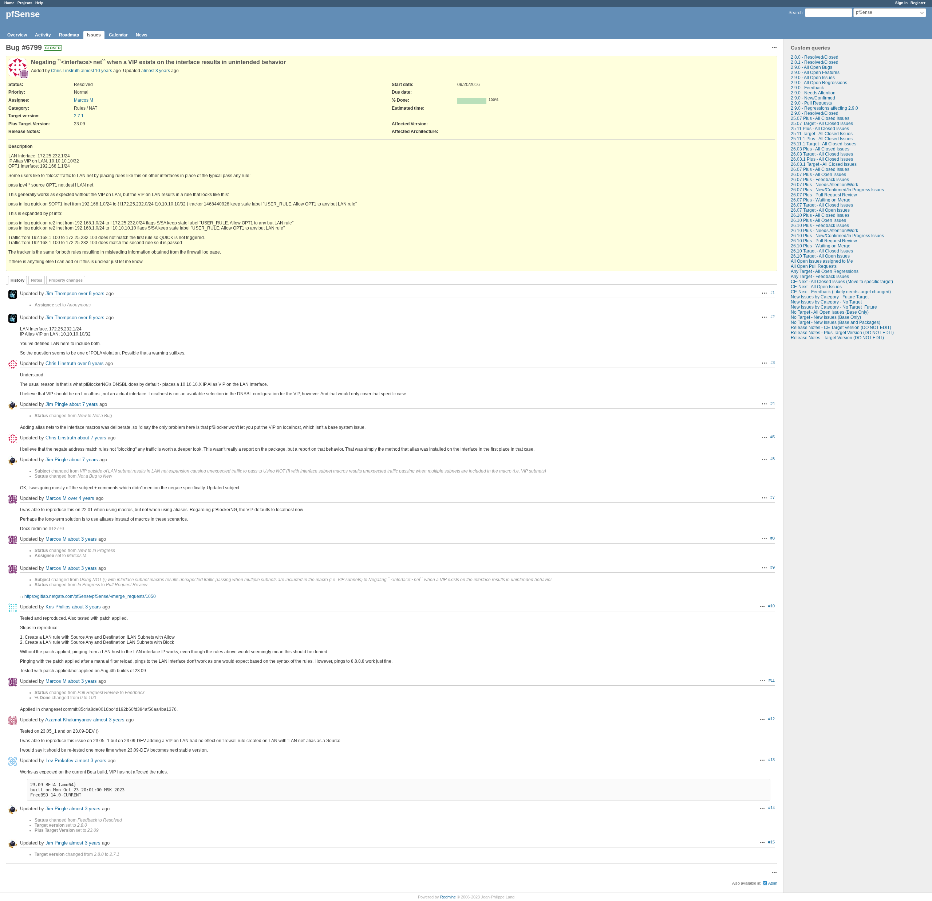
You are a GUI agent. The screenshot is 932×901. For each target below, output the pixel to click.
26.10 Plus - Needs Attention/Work (824, 230)
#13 (771, 759)
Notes (36, 280)
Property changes (66, 280)
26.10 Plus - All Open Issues (818, 220)
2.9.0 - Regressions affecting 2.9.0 (824, 108)
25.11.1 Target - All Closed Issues (823, 143)
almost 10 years (96, 70)
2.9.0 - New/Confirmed (813, 98)
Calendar (118, 35)
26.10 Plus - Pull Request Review (824, 240)
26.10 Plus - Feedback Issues (820, 225)
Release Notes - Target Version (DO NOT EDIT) (837, 337)
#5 (772, 437)
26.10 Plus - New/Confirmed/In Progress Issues (837, 235)
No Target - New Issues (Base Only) (826, 317)
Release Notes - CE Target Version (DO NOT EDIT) (841, 327)
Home (9, 3)
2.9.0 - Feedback (807, 87)
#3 (772, 362)
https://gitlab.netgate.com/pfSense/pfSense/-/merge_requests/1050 (90, 596)
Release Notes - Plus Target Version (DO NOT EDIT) (842, 332)
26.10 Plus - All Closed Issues (820, 215)
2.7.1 (79, 115)
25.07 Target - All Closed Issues (822, 123)
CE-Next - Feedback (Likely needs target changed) (841, 291)
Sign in (901, 3)
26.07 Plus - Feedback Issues (820, 179)
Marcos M (83, 100)
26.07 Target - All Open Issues (820, 210)
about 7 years (83, 404)
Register (918, 3)
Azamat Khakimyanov (68, 719)
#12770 (56, 528)
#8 (772, 538)
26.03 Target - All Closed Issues (822, 154)
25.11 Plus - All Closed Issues (820, 128)
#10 (771, 606)
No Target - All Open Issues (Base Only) (830, 312)
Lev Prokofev (60, 760)
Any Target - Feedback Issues (820, 276)
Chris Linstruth (65, 70)
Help (39, 3)
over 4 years (81, 498)
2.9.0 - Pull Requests (811, 103)
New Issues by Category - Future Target (830, 296)
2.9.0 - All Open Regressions (819, 82)
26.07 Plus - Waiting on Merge (820, 200)
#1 (772, 292)
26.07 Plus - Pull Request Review (824, 194)
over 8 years (91, 293)
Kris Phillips (58, 607)
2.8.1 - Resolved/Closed (814, 62)
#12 (771, 719)
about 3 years (82, 539)
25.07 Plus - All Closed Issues (820, 118)
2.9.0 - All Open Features (815, 72)
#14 (771, 808)
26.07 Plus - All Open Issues (818, 174)
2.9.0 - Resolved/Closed (814, 113)
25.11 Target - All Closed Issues (822, 133)
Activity (43, 35)
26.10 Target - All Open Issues (820, 256)
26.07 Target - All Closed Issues (822, 205)
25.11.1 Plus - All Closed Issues (822, 138)
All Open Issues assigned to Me (822, 261)
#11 (772, 680)
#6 (772, 459)
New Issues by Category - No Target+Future (834, 307)
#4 (772, 403)
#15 (771, 842)
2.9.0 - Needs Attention (813, 92)
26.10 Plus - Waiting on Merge (820, 245)
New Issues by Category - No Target (826, 302)
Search (796, 12)
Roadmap (69, 35)
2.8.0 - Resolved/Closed (814, 57)
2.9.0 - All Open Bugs (811, 67)
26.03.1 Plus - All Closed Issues (822, 159)
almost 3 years (155, 70)
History (17, 280)
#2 (772, 316)
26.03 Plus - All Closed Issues (820, 149)
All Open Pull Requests (814, 266)
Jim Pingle (57, 404)
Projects (24, 3)
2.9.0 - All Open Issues (813, 77)
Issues (94, 35)
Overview (17, 35)
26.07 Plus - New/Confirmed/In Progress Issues (837, 189)
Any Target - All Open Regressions (824, 271)
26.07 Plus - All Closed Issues (820, 169)
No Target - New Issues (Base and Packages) (835, 322)
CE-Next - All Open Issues (816, 286)
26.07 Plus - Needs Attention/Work (824, 184)
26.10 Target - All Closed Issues (822, 251)
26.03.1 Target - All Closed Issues (824, 164)
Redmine (448, 897)
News (141, 35)
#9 (772, 567)
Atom (772, 883)
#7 (772, 497)
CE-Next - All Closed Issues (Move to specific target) (842, 281)
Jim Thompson (61, 293)
